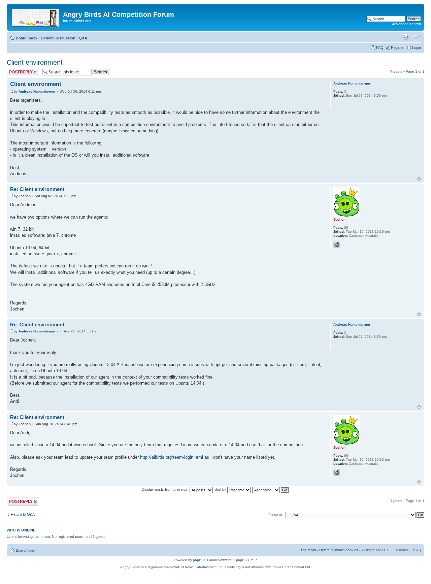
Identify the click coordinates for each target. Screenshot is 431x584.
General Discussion (58, 38)
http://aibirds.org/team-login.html (171, 457)
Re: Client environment (37, 189)
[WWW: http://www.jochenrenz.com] (336, 244)
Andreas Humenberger (37, 91)
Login (416, 47)
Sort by (220, 489)
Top (419, 179)
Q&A (83, 38)
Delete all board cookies (338, 550)
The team (308, 550)
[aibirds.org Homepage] (35, 16)
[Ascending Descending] (270, 489)
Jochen (25, 196)
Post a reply (16, 70)
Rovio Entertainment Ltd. (204, 567)
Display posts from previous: (166, 489)
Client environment (35, 62)
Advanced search (406, 24)
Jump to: (276, 515)
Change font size (416, 37)
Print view (405, 37)
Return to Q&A (23, 514)
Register (398, 47)
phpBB (198, 560)
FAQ (380, 47)
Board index (26, 38)
